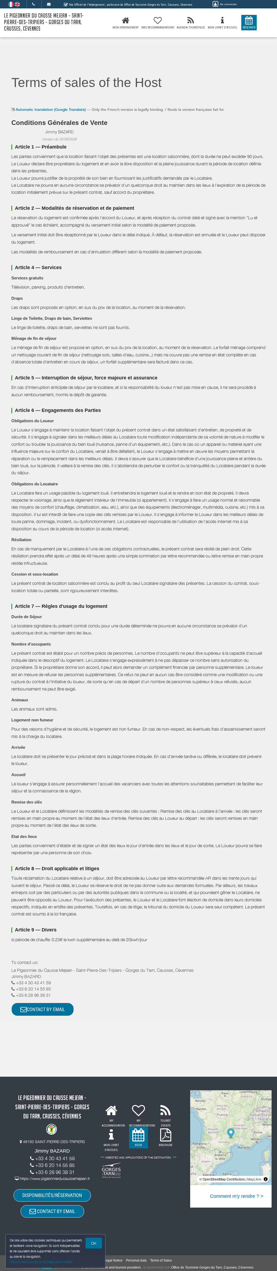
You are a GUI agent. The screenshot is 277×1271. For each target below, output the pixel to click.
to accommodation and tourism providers (111, 1267)
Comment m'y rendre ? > (236, 1196)
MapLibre (254, 1179)
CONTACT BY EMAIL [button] (46, 1009)
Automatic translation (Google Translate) (51, 109)
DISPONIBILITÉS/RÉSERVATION (52, 1195)
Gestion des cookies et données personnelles (41, 1262)
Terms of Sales (161, 1260)
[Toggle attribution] (265, 1179)
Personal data (136, 1260)
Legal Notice (113, 1260)
